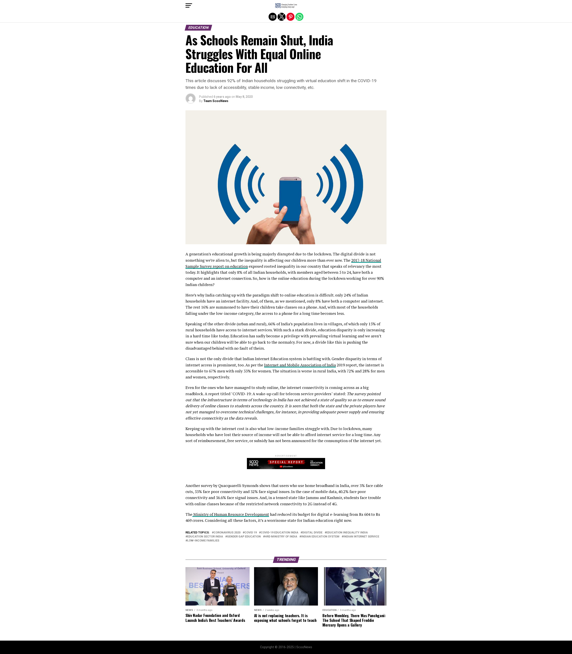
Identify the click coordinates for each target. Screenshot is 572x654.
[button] (188, 5)
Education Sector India (205, 536)
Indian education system (320, 536)
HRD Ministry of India (281, 536)
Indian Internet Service (361, 536)
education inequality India (347, 532)
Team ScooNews (215, 101)
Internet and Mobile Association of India (300, 365)
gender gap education (244, 536)
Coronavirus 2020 (227, 532)
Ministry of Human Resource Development (230, 514)
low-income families (203, 540)
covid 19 (250, 532)
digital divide (312, 532)
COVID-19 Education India (279, 532)
